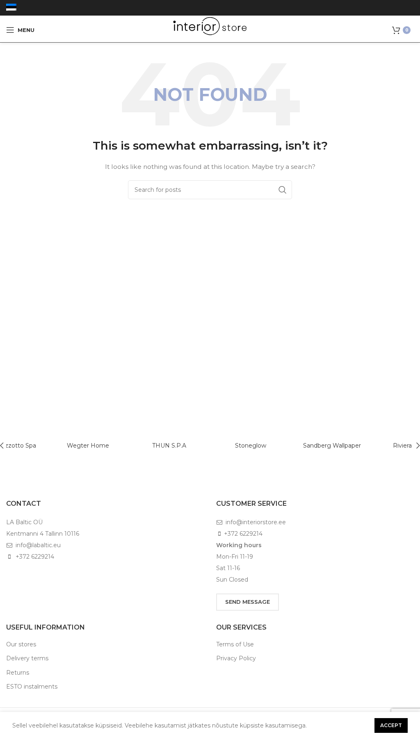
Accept (391, 725)
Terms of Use (235, 644)
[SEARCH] (282, 189)
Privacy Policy (236, 658)
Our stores (21, 644)
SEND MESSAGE (247, 601)
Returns (17, 672)
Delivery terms (27, 658)
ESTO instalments (31, 686)
